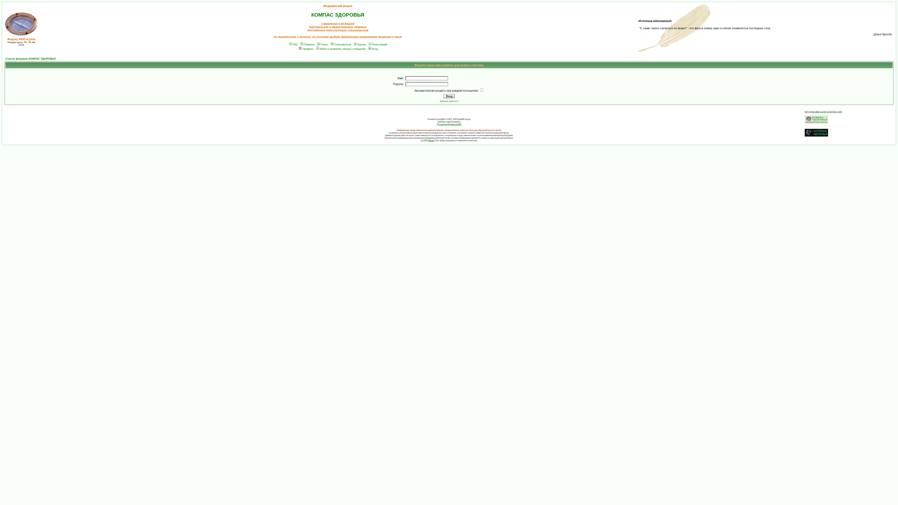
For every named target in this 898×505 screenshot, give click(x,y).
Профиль (307, 48)
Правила (309, 44)
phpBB (441, 119)
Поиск (324, 44)
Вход (375, 48)
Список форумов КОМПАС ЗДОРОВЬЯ (30, 58)
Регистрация (379, 44)
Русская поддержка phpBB (449, 124)
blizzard (431, 140)
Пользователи (342, 44)
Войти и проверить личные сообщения (343, 48)
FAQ (295, 44)
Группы (361, 44)
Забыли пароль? (449, 101)
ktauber (457, 121)
